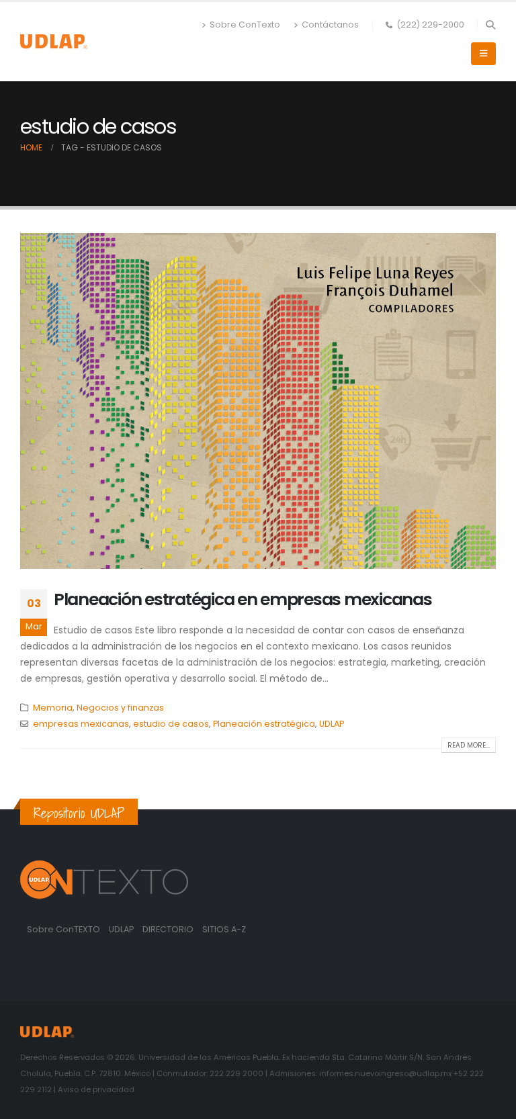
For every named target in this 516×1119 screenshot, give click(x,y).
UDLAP (331, 723)
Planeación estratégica (264, 723)
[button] (490, 25)
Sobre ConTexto (245, 24)
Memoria (53, 707)
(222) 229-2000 (430, 24)
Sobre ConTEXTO (63, 929)
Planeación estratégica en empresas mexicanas (243, 599)
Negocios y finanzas (120, 707)
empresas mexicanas (81, 723)
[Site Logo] (53, 41)
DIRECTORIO (169, 929)
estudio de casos (171, 723)
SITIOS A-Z (224, 929)
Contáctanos (330, 24)
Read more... (468, 745)
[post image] (258, 401)
